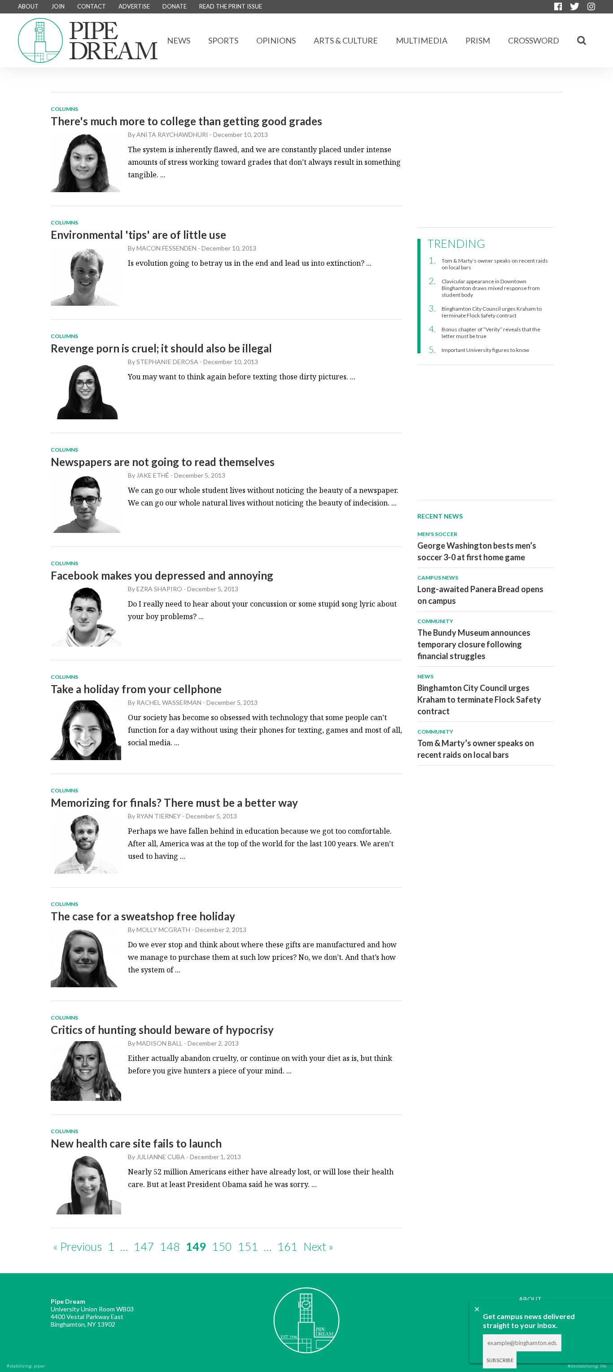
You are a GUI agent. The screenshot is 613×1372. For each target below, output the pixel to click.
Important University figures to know (485, 350)
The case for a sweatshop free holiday (143, 916)
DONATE (174, 6)
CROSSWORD (533, 40)
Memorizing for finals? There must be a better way (174, 802)
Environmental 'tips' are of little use (138, 234)
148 (170, 1246)
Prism (477, 40)
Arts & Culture (346, 40)
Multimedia (421, 40)
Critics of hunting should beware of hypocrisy (162, 1029)
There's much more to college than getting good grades (186, 121)
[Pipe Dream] (306, 1313)
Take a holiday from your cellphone (136, 688)
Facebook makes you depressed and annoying (162, 575)
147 (144, 1246)
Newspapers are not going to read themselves (163, 461)
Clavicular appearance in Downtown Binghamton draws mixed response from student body (491, 288)
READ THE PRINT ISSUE (230, 6)
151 (248, 1246)
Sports (223, 40)
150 (222, 1246)
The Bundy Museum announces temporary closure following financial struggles (473, 644)
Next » (318, 1246)
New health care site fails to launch (136, 1143)
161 (287, 1246)
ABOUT (28, 6)
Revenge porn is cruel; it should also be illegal (161, 348)
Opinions (276, 40)
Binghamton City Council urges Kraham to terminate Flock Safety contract (492, 312)
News (178, 40)
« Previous (77, 1246)
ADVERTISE (134, 6)
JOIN (58, 6)
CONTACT (91, 6)
